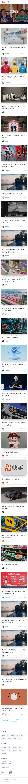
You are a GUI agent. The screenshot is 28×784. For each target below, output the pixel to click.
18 (22, 720)
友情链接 (3, 767)
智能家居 (9, 750)
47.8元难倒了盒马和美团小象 (9, 564)
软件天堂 (19, 738)
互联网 (14, 45)
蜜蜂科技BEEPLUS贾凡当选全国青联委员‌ (12, 193)
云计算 (14, 738)
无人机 (22, 735)
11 (8, 720)
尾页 (15, 721)
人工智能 (4, 753)
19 (24, 720)
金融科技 (9, 747)
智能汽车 (15, 747)
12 (10, 720)
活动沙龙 (4, 750)
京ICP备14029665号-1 (5, 781)
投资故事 (15, 750)
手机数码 (4, 747)
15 (16, 720)
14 (14, 720)
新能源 (8, 735)
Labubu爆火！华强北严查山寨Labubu (12, 452)
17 (20, 720)
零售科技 (9, 738)
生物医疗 (17, 735)
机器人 (12, 735)
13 (12, 720)
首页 (15, 719)
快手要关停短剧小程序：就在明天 (10, 479)
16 (18, 720)
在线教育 (4, 738)
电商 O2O (20, 747)
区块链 (20, 750)
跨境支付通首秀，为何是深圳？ (10, 337)
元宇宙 (3, 735)
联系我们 (8, 767)
